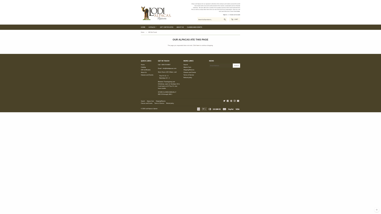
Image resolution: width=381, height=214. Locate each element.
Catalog (152, 27)
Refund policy (187, 77)
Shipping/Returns (188, 70)
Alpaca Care (187, 67)
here (197, 45)
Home (143, 27)
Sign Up (236, 65)
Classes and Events (194, 27)
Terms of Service (188, 75)
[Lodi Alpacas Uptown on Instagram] (235, 101)
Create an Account (234, 14)
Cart (236, 19)
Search (185, 64)
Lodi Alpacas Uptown (151, 108)
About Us (180, 27)
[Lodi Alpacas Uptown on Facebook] (228, 101)
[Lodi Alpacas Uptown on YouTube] (238, 101)
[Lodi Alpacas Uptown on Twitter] (224, 101)
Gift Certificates (166, 27)
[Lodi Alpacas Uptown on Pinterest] (231, 101)
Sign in (225, 14)
